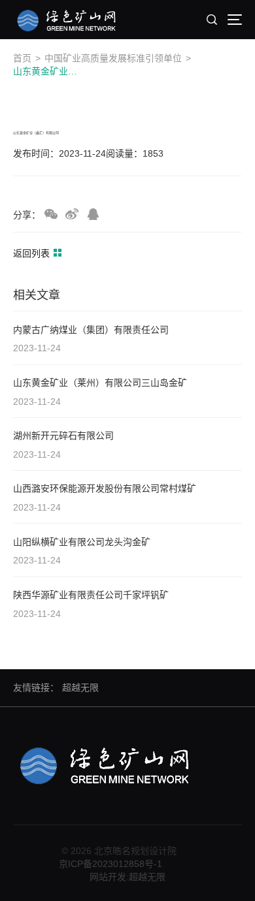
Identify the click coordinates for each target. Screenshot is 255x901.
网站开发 (108, 877)
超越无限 (80, 687)
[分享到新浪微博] (71, 214)
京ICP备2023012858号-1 (110, 864)
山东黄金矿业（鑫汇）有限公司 (46, 71)
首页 (22, 58)
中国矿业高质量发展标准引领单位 (113, 58)
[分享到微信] (51, 214)
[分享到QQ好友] (92, 214)
